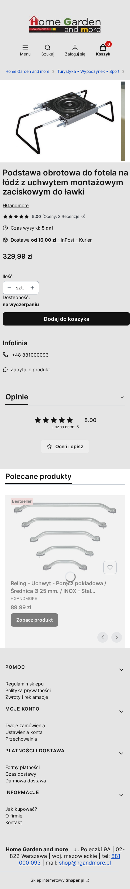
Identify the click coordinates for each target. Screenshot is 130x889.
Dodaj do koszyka (66, 318)
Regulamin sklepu (24, 683)
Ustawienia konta (24, 732)
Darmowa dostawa (25, 780)
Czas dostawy (20, 774)
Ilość (8, 276)
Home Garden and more (27, 71)
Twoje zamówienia (25, 725)
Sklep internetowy (57, 880)
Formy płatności (22, 767)
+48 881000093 (30, 355)
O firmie (13, 815)
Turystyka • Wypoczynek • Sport (88, 71)
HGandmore (16, 205)
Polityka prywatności (28, 690)
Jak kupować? (21, 809)
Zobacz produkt (34, 620)
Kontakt (13, 822)
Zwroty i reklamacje (26, 697)
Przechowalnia (21, 739)
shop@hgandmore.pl (85, 862)
